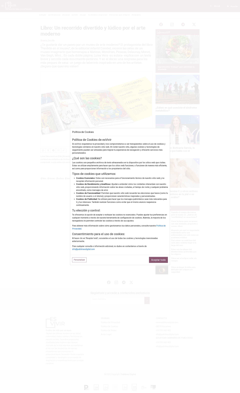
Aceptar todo (158, 259)
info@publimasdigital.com (83, 249)
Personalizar (79, 260)
